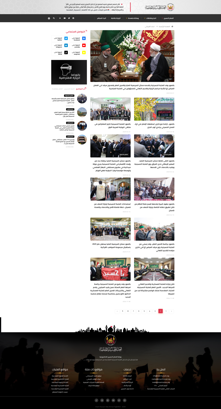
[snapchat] (102, 400)
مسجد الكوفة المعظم (60, 391)
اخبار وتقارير (169, 118)
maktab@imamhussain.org (161, 379)
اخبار (170, 79)
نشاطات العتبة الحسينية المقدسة (119, 118)
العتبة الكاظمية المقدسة (60, 379)
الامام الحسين (168, 18)
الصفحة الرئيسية (164, 26)
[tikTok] (96, 400)
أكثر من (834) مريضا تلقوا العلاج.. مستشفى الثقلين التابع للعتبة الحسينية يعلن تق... (64, 114)
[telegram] (108, 400)
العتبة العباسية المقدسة (60, 388)
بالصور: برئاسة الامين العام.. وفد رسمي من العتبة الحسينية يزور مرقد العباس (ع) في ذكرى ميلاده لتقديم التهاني (154, 247)
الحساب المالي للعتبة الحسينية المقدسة (161, 388)
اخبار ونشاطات (151, 18)
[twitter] (69, 18)
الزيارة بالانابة (116, 18)
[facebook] (73, 18)
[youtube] (65, 18)
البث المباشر (101, 18)
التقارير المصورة (167, 154)
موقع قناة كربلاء (93, 385)
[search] (54, 18)
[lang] (49, 18)
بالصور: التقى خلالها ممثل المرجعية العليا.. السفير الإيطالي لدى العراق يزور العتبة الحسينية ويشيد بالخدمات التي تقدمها (154, 164)
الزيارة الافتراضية (127, 382)
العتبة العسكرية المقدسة (60, 385)
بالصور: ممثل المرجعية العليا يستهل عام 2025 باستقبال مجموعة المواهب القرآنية (111, 245)
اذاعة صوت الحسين (127, 388)
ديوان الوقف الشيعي (94, 379)
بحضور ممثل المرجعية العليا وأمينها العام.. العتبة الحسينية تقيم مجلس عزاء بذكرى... (63, 100)
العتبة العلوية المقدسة (60, 375)
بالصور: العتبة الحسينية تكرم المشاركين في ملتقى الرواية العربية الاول (113, 125)
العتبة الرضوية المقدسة (60, 382)
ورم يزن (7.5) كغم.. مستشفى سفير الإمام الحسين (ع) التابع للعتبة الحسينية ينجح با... (63, 141)
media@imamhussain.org (161, 382)
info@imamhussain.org (161, 375)
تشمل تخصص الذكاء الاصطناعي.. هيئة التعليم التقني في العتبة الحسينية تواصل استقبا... (64, 128)
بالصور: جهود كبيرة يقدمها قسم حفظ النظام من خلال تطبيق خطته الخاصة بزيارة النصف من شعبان (154, 207)
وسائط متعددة (133, 18)
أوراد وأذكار (127, 385)
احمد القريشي (149, 26)
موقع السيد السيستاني (93, 375)
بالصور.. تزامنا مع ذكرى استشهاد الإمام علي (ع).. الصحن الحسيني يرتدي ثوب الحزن (154, 125)
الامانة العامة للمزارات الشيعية (93, 382)
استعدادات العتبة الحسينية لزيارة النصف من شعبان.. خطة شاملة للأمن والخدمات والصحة (112, 205)
